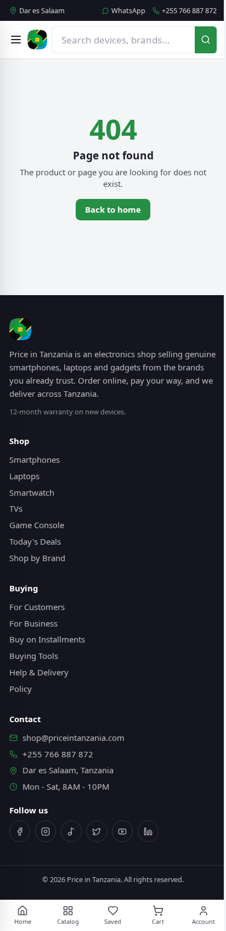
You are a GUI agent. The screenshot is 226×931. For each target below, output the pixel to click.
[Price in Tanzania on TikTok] (71, 831)
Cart (158, 921)
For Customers (37, 606)
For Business (33, 623)
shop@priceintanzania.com (73, 737)
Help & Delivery (39, 672)
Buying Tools (33, 655)
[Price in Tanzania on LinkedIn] (148, 831)
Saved (112, 921)
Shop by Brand (37, 557)
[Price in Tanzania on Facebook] (19, 831)
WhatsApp (128, 10)
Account (203, 921)
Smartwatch (31, 492)
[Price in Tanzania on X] (96, 831)
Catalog (68, 921)
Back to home (113, 209)
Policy (20, 688)
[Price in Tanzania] (37, 39)
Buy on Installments (47, 639)
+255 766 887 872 (189, 10)
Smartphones (34, 459)
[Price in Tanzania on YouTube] (122, 831)
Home (22, 921)
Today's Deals (35, 541)
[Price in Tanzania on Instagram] (45, 831)
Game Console (36, 524)
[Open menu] (15, 39)
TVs (15, 508)
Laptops (24, 475)
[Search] (206, 39)
